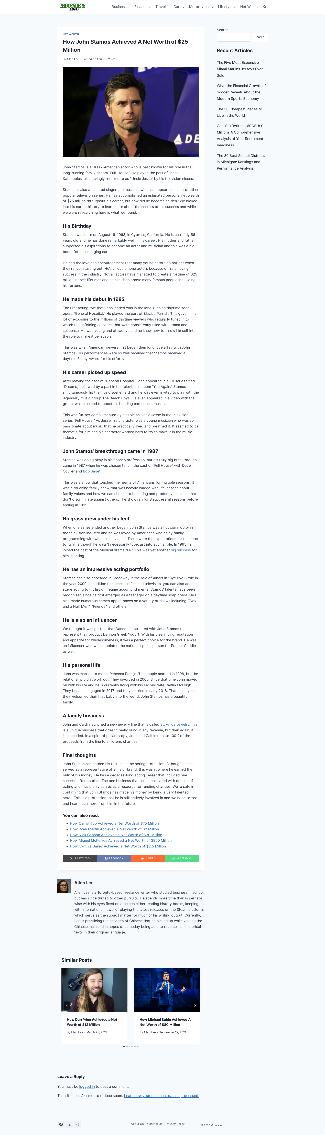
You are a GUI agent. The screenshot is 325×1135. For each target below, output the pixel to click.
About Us (137, 1124)
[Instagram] (77, 1124)
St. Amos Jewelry (174, 724)
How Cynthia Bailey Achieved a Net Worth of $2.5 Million (118, 846)
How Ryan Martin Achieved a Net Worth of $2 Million (114, 829)
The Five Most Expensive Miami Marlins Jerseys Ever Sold (240, 69)
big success (181, 550)
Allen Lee (73, 59)
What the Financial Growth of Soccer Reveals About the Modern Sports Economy (241, 92)
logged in (87, 1086)
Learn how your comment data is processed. (161, 1096)
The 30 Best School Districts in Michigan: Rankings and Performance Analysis (241, 162)
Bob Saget (92, 471)
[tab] (124, 1046)
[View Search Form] (265, 7)
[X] (69, 1124)
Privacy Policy (175, 1124)
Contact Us (154, 1124)
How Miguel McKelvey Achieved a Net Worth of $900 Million (121, 840)
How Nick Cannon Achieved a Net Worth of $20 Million (116, 835)
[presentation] (94, 990)
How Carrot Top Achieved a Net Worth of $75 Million (114, 823)
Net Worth (249, 7)
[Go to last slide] (67, 1005)
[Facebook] (60, 1124)
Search (223, 30)
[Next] (195, 1005)
